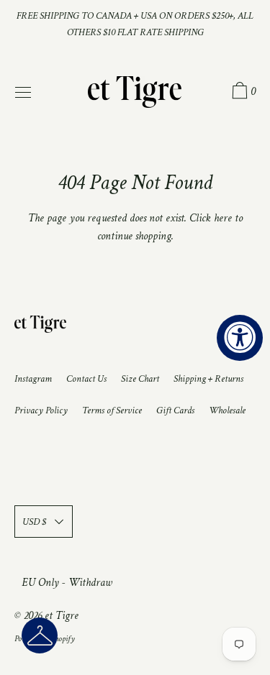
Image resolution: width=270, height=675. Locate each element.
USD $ (34, 521)
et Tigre (61, 615)
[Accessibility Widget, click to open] (240, 338)
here (223, 218)
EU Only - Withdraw (67, 582)
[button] (40, 635)
